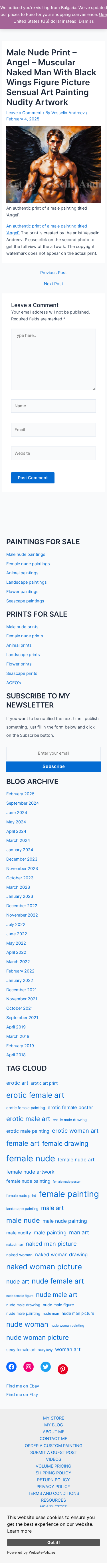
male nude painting (65, 1221)
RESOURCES (53, 1500)
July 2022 (15, 924)
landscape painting (22, 1209)
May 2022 (16, 943)
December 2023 (21, 859)
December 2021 (21, 989)
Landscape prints (23, 654)
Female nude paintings (28, 563)
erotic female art (35, 1095)
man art (79, 1232)
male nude (23, 1220)
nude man (51, 1313)
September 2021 (22, 1017)
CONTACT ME (53, 1438)
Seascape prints (21, 673)
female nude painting (28, 1181)
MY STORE (53, 1418)
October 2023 (19, 877)
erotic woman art (75, 1130)
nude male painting (23, 1313)
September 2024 (22, 803)
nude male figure (58, 1305)
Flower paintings (22, 591)
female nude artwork (30, 1172)
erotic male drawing (70, 1120)
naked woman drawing (61, 1254)
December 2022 (21, 905)
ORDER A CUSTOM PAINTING (53, 1445)
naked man (14, 1245)
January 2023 (19, 896)
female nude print (21, 1195)
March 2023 (18, 887)
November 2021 (21, 998)
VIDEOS (53, 1459)
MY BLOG (53, 1425)
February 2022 (20, 971)
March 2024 (18, 840)
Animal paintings (22, 572)
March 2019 (17, 1036)
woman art (67, 1349)
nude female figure (19, 1296)
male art (52, 1207)
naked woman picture (44, 1266)
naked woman (19, 1255)
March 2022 (18, 961)
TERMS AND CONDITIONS (53, 1493)
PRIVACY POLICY (53, 1486)
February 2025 (20, 793)
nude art (17, 1281)
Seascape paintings (25, 601)
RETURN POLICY (53, 1479)
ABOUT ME (53, 1431)
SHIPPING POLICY (53, 1473)
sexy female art (21, 1349)
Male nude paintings (25, 554)
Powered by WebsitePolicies (31, 1552)
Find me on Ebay (22, 1386)
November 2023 (22, 868)
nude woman (27, 1324)
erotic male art (28, 1118)
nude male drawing (23, 1305)
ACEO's (13, 682)
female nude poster (67, 1182)
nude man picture (78, 1313)
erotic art (17, 1083)
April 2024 (16, 831)
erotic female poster (70, 1107)
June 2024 (16, 812)
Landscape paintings (26, 582)
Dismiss (86, 21)
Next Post (53, 284)
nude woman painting (67, 1326)
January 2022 (19, 980)
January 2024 (19, 849)
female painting (69, 1194)
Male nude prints (22, 626)
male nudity (18, 1233)
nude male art (56, 1294)
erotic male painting (27, 1131)
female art (23, 1143)
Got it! (53, 1542)
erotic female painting (25, 1107)
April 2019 (16, 1027)
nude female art (58, 1281)
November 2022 (22, 915)
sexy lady (45, 1350)
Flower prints (19, 664)
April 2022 (16, 952)
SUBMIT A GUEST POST (53, 1452)
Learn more (19, 1531)
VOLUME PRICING (53, 1466)
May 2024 (16, 822)
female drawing (65, 1143)
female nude (30, 1158)
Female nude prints (24, 635)
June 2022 (16, 933)
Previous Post (53, 273)
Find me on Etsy (22, 1394)
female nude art (76, 1160)
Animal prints (19, 645)
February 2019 (20, 1045)
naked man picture (51, 1243)
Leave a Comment (24, 112)
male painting (50, 1232)
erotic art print (44, 1083)
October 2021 (19, 1008)
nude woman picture (37, 1337)
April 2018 (16, 1054)
